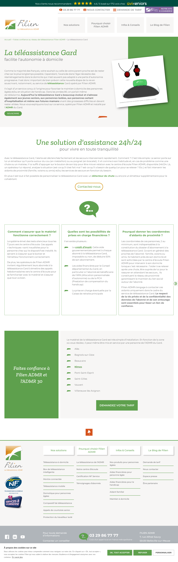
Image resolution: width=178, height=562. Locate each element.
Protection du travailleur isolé (57, 517)
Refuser (142, 553)
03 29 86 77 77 (71, 9)
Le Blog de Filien (160, 25)
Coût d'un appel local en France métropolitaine (110, 537)
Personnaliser (163, 553)
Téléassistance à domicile (55, 462)
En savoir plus (17, 557)
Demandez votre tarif (117, 405)
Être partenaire (150, 483)
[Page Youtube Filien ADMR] (22, 536)
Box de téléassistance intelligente (54, 470)
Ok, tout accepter (120, 553)
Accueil (7, 39)
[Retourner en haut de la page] (89, 432)
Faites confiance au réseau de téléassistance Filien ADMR (39, 39)
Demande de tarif (129, 9)
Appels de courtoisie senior (56, 510)
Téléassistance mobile (54, 486)
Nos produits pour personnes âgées (124, 463)
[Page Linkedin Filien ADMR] (14, 536)
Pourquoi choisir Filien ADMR (101, 25)
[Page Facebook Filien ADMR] (7, 536)
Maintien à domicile (119, 499)
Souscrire (13, 113)
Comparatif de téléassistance (57, 503)
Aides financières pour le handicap (122, 483)
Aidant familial (117, 492)
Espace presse (150, 476)
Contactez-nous (89, 186)
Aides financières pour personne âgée (121, 473)
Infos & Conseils (130, 25)
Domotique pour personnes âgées (57, 494)
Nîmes (78, 367)
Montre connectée (52, 479)
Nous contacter (98, 9)
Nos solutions (71, 25)
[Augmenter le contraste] (175, 283)
